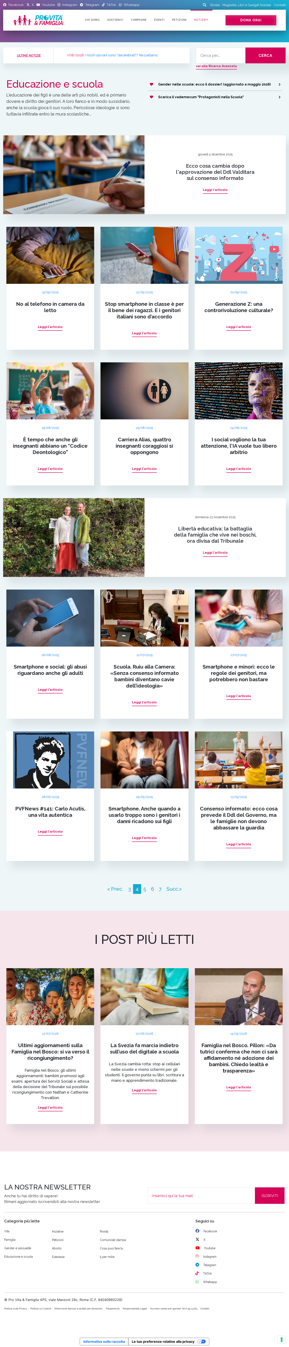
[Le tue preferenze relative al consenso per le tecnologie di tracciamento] (282, 1340)
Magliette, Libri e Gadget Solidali (247, 5)
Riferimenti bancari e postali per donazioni (78, 1308)
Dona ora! (251, 20)
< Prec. (115, 889)
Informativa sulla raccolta (104, 1341)
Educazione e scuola (18, 1256)
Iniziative (57, 1231)
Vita (6, 1231)
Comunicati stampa (113, 1240)
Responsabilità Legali (135, 1308)
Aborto (57, 1248)
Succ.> (174, 889)
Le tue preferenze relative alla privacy (163, 1341)
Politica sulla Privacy (15, 1308)
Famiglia (9, 1239)
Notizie (200, 19)
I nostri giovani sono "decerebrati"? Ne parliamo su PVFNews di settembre (87, 55)
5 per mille (107, 1257)
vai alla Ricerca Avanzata (216, 66)
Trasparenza (113, 1308)
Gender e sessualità (17, 1248)
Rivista (215, 5)
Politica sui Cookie (40, 1308)
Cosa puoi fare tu (111, 1248)
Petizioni (57, 1240)
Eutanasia (58, 1257)
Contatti (280, 5)
